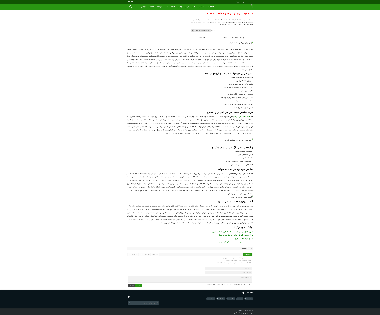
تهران (231, 298)
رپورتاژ (237, 2)
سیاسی (201, 6)
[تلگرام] (129, 2)
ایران (249, 298)
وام (240, 298)
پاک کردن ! (131, 286)
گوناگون (143, 6)
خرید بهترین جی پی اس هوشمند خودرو (230, 13)
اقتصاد (173, 6)
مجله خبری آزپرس (241, 310)
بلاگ (136, 6)
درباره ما (250, 2)
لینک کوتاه (213, 30)
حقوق (221, 298)
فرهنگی (194, 6)
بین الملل (159, 6)
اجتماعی (151, 6)
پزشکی (180, 6)
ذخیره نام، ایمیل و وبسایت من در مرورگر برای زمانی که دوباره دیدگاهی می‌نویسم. (226, 285)
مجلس (211, 298)
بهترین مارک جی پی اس (241, 116)
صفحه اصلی (210, 6)
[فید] (132, 2)
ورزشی (187, 6)
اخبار (166, 6)
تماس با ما (243, 2)
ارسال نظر (138, 286)
